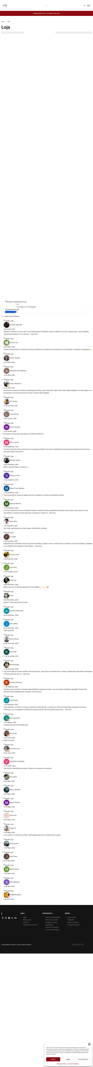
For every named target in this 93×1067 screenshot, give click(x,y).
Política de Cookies (61, 1063)
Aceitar (53, 1059)
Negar (68, 1059)
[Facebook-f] (2, 918)
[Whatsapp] (12, 918)
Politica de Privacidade (73, 1063)
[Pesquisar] (84, 5)
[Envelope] (15, 918)
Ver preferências (83, 1059)
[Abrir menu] (4, 5)
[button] (89, 1044)
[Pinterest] (9, 918)
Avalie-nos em (10, 312)
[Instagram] (6, 918)
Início (2, 21)
